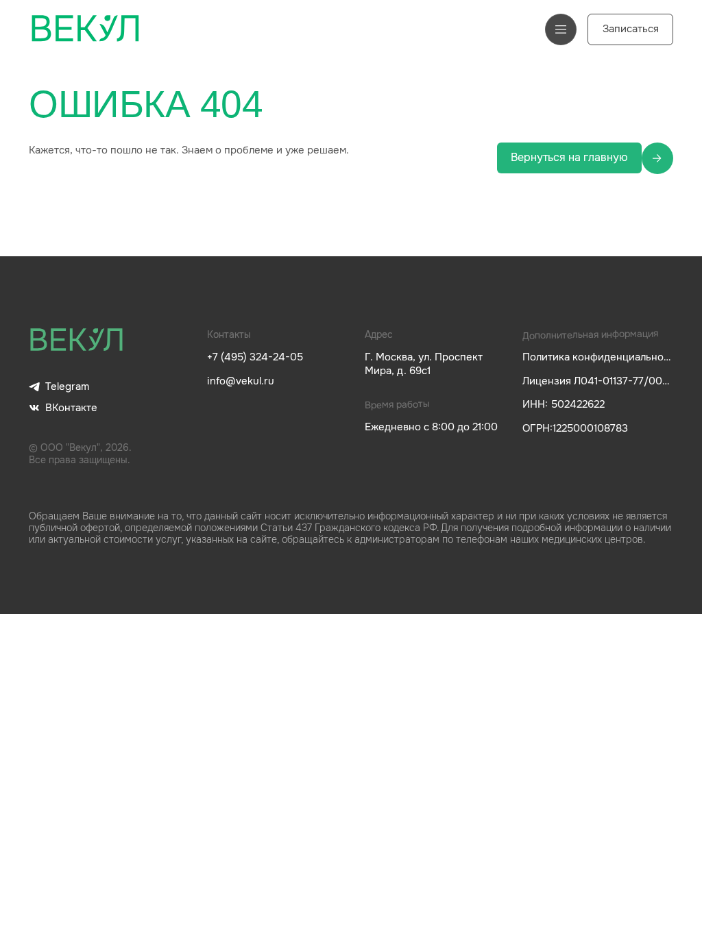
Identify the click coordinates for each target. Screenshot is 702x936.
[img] (77, 340)
